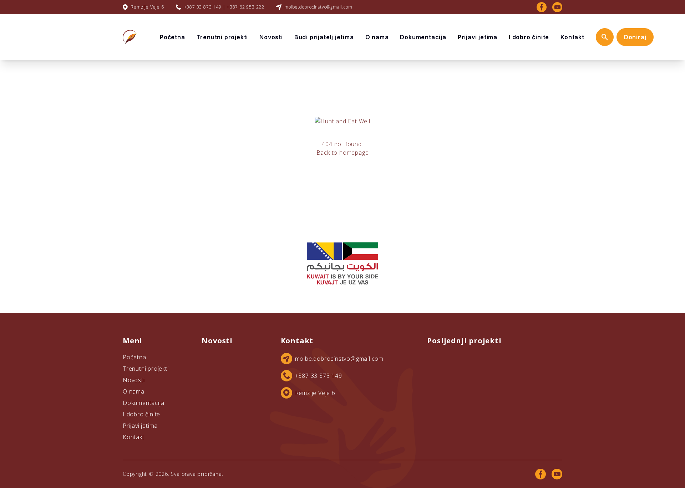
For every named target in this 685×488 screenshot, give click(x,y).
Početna (172, 37)
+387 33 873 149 (318, 376)
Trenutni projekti (222, 37)
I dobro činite (529, 37)
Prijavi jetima (477, 37)
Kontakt (572, 37)
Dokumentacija (423, 37)
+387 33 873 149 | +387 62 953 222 (224, 7)
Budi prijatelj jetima (324, 37)
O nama (377, 37)
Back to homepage (342, 152)
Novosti (271, 37)
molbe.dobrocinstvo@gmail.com (318, 7)
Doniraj (635, 37)
